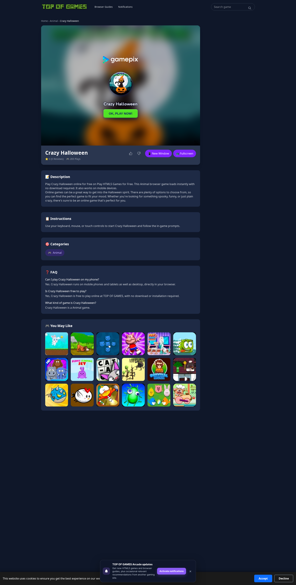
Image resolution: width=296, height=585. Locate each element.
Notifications (125, 6)
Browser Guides (104, 6)
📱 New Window (158, 153)
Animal (54, 20)
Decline (284, 578)
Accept (263, 578)
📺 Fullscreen (184, 153)
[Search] (250, 8)
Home (44, 20)
